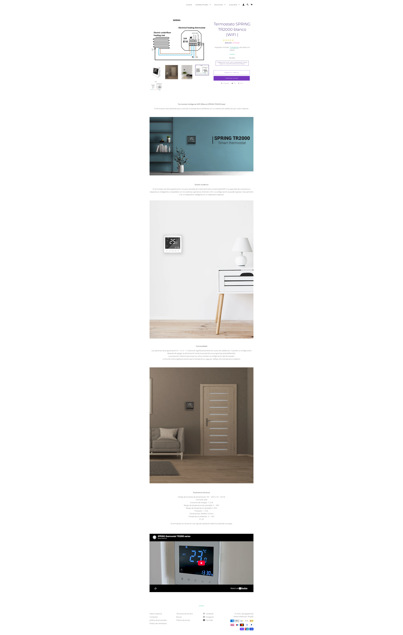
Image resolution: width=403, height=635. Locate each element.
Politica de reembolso (158, 623)
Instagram (209, 617)
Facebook (209, 613)
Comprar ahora (231, 78)
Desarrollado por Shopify (243, 616)
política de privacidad (158, 620)
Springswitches (247, 613)
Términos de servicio (184, 613)
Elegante (233, 5)
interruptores (202, 5)
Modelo (232, 58)
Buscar (179, 617)
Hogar (189, 5)
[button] (228, 40)
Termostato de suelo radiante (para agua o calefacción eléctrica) (232, 63)
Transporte (234, 47)
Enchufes (219, 5)
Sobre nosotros (156, 613)
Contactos (154, 617)
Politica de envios (183, 620)
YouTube (209, 620)
